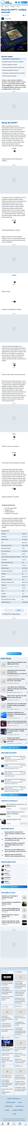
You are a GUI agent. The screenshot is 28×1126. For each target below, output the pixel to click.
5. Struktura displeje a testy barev (10, 70)
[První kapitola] (2, 610)
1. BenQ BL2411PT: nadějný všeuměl (11, 59)
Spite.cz (4, 899)
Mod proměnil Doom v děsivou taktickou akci (10, 915)
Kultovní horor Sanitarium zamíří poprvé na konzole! (7, 998)
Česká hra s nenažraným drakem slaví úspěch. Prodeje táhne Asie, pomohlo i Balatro (20, 993)
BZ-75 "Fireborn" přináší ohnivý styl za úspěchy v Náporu (20, 1049)
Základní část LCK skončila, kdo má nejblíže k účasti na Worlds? (7, 1049)
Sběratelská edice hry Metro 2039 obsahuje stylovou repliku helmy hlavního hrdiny (20, 1000)
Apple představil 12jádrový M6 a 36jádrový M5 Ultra (17, 663)
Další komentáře (14, 795)
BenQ (18, 6)
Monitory (13, 6)
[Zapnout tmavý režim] (19, 2)
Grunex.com (4, 924)
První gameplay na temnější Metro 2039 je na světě (11, 903)
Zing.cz (3, 918)
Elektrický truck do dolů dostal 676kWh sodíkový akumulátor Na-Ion (16, 705)
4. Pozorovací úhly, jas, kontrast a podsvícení (13, 67)
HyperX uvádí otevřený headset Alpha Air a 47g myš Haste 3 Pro (17, 722)
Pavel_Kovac (8, 18)
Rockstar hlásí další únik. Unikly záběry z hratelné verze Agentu (11, 921)
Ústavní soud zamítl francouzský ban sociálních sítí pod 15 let (16, 739)
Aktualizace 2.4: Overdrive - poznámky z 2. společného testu (20, 1061)
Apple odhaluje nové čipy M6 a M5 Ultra (7, 1030)
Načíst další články (14, 747)
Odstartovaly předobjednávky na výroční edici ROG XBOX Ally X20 (11, 909)
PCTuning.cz (5, 911)
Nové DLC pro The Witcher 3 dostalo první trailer (10, 896)
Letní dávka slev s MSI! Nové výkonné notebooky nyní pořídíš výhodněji (17, 688)
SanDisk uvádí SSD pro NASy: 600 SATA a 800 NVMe (16, 679)
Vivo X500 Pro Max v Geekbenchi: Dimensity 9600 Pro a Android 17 (20, 1083)
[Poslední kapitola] (25, 610)
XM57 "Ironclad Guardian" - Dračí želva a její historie (20, 1055)
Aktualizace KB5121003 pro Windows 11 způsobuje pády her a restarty (16, 714)
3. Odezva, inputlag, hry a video (9, 64)
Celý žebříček (14, 886)
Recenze (7, 6)
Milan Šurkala (10, 666)
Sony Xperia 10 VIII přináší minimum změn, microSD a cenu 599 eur (20, 1077)
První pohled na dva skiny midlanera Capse (7, 1054)
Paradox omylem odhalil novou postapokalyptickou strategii (7, 1091)
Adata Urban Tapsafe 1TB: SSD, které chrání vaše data (17, 696)
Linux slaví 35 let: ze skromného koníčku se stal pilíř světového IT (6, 1025)
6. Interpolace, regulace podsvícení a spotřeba (13, 73)
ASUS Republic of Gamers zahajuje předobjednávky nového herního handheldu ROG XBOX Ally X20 (6, 990)
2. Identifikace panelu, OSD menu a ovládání (12, 61)
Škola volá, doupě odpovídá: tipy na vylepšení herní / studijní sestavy (17, 731)
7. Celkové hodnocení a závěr (9, 76)
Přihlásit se (24, 2)
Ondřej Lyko (10, 725)
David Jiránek (10, 734)
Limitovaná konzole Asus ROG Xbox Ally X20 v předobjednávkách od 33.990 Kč (17, 672)
